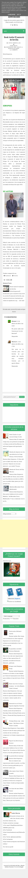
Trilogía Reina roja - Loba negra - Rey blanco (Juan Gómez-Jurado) (16, 723)
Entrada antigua (20, 309)
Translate (16, 618)
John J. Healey (17, 47)
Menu (5, 31)
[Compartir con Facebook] (11, 280)
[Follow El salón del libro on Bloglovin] (14, 599)
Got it (19, 14)
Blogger (21, 866)
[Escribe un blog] (8, 280)
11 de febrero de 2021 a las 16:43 (17, 323)
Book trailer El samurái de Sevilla (14, 38)
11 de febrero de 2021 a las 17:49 (17, 344)
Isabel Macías (16, 813)
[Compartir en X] (10, 280)
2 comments (14, 49)
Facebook (8, 275)
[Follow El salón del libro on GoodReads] (14, 601)
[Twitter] (13, 25)
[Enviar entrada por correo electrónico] (4, 279)
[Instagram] (15, 25)
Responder (15, 336)
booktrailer (9, 47)
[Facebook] (11, 25)
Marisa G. (14, 341)
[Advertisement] (14, 533)
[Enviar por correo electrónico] (7, 280)
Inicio (14, 311)
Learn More (11, 14)
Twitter (15, 275)
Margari (14, 321)
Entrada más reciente (9, 309)
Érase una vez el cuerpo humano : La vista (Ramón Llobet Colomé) (16, 686)
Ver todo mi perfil (8, 847)
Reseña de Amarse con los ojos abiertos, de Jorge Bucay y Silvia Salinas (17, 454)
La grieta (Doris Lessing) (16, 756)
